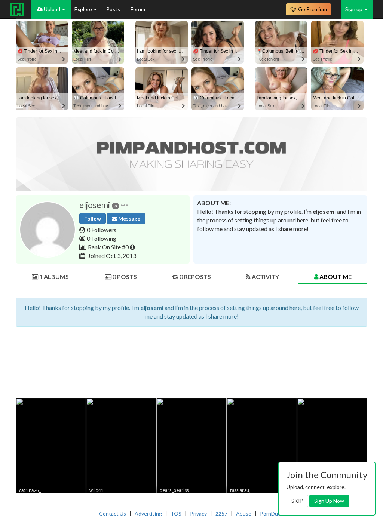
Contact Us (112, 513)
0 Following (101, 238)
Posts (113, 9)
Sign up (354, 9)
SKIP (297, 501)
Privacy (198, 513)
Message (128, 218)
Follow (92, 218)
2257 (221, 513)
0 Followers (101, 229)
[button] (124, 205)
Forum (138, 9)
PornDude (272, 513)
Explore (83, 9)
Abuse (243, 513)
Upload (52, 9)
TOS (176, 513)
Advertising (148, 513)
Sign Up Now (329, 501)
